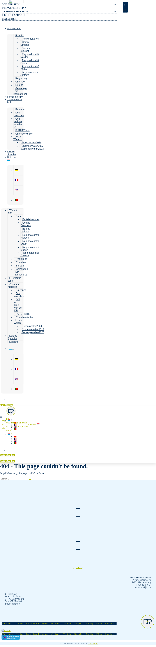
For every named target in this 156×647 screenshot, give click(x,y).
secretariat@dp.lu (143, 587)
